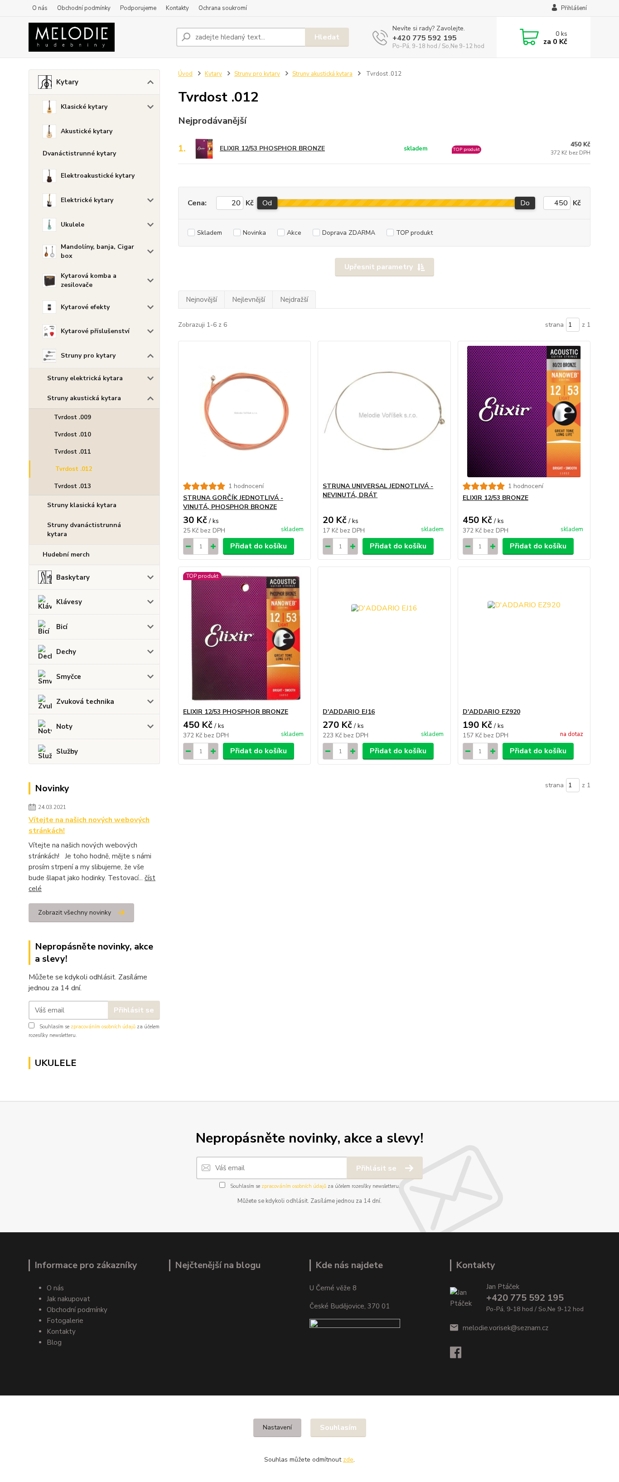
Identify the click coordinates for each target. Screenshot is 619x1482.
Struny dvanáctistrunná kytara (84, 529)
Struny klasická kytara (81, 505)
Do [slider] (525, 203)
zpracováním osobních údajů (103, 1026)
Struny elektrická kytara (85, 378)
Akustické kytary (86, 131)
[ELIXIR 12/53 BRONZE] (524, 411)
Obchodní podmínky (84, 8)
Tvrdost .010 (72, 435)
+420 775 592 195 (424, 38)
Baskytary (73, 577)
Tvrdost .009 (72, 417)
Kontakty (177, 8)
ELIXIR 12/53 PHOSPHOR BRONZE (272, 148)
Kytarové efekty (85, 307)
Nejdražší (294, 299)
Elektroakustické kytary (98, 175)
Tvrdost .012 (73, 469)
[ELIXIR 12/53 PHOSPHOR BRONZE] (244, 637)
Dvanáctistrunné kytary (79, 153)
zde (348, 1459)
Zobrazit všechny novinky (74, 912)
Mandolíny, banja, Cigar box (97, 251)
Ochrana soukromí (222, 8)
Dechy (66, 651)
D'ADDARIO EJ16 (349, 711)
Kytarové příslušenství (95, 331)
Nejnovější (201, 299)
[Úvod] (99, 37)
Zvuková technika (85, 701)
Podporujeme (138, 8)
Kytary (67, 82)
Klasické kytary (84, 106)
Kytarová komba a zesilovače (88, 280)
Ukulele (72, 224)
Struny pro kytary (88, 355)
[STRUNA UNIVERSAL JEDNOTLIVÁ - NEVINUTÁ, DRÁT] (384, 411)
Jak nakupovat (68, 1298)
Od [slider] (267, 203)
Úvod (185, 74)
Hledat (326, 37)
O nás (40, 8)
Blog (54, 1342)
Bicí (62, 626)
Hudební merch (66, 554)
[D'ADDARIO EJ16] (384, 637)
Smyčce (68, 676)
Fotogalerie (65, 1320)
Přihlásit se (134, 1010)
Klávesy (69, 601)
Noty (64, 726)
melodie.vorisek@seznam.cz (505, 1327)
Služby (67, 751)
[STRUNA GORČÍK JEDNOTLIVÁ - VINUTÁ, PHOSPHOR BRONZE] (244, 411)
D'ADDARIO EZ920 (491, 711)
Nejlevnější (248, 299)
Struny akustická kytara (84, 398)
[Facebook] (460, 1355)
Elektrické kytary (87, 200)
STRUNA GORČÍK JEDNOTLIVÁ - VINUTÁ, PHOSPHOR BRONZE (233, 502)
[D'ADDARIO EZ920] (524, 637)
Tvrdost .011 (72, 452)
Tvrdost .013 (72, 486)
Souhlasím (338, 1428)
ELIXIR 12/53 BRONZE (495, 498)
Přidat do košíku (258, 546)
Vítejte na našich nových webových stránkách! (89, 825)
